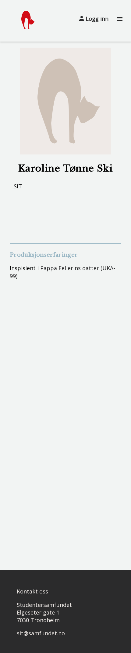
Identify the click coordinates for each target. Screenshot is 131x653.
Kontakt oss (32, 591)
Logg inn (96, 18)
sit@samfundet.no (41, 633)
